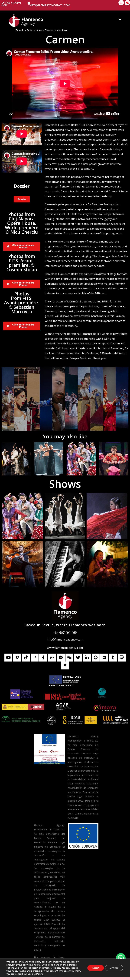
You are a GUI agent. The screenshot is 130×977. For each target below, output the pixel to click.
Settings (114, 967)
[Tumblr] (113, 658)
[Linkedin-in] (87, 658)
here (56, 964)
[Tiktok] (26, 658)
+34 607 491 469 (65, 632)
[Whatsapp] (121, 2)
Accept (95, 967)
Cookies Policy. (35, 973)
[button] (121, 958)
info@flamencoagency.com (65, 639)
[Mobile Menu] (120, 19)
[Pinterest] (96, 658)
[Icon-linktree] (65, 665)
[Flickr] (104, 658)
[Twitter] (78, 658)
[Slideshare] (122, 658)
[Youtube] (8, 658)
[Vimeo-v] (17, 658)
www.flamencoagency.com (65, 648)
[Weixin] (127, 2)
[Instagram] (35, 658)
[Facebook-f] (43, 658)
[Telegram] (61, 658)
